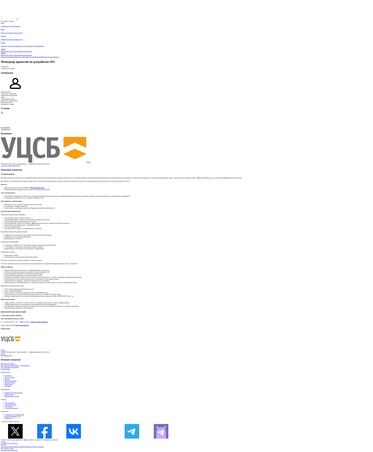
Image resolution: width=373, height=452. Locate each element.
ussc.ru (3, 354)
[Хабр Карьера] (8, 19)
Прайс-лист (8, 418)
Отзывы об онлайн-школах (14, 393)
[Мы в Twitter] (15, 438)
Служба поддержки (11, 408)
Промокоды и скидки (12, 396)
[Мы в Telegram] (131, 438)
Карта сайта (9, 384)
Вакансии (4, 57)
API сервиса (9, 406)
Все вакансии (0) (14, 165)
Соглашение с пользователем (14, 415)
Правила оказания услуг (13, 416)
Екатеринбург (25, 365)
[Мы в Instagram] (102, 438)
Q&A (6, 450)
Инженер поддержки (8, 364)
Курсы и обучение (22, 57)
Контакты (8, 386)
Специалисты (11, 57)
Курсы (15, 450)
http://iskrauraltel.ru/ (22, 325)
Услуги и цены (9, 377)
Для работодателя (10, 404)
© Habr (3, 441)
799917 (25, 440)
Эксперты (31, 57)
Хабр (2, 450)
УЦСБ (88, 162)
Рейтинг (44, 57)
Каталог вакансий (11, 381)
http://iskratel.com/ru (38, 188)
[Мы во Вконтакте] (73, 438)
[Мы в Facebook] (44, 438)
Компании (38, 57)
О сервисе (8, 375)
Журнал (56, 57)
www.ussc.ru (5, 165)
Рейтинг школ (9, 394)
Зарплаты (50, 57)
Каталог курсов (10, 382)
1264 (13, 440)
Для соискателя (10, 403)
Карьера (10, 450)
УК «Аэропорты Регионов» (10, 365)
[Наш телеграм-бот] (161, 438)
